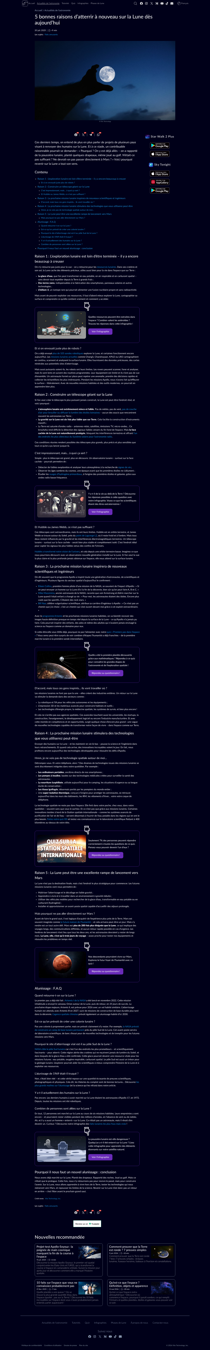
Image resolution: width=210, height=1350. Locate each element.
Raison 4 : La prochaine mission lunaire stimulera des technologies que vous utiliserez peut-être (85, 206)
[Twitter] (151, 3)
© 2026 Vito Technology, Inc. (177, 1345)
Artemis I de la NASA (75, 1000)
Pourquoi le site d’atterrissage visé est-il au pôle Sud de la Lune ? (69, 233)
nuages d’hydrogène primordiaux (65, 474)
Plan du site (83, 1345)
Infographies (100, 1323)
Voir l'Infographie (100, 331)
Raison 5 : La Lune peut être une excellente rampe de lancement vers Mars (75, 214)
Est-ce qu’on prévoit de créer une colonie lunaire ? (63, 230)
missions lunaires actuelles (64, 357)
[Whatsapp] (98, 134)
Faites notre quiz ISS (57, 819)
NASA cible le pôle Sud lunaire (50, 1049)
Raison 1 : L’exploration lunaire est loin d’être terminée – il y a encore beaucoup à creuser (82, 179)
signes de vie (124, 467)
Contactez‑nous (160, 1323)
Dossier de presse (70, 1345)
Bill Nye (42, 603)
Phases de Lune (118, 1323)
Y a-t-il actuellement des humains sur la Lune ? (61, 241)
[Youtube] (162, 3)
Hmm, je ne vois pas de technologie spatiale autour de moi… (67, 210)
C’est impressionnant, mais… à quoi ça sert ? (60, 191)
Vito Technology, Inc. (53, 1198)
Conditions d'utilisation (53, 1345)
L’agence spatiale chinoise (65, 1014)
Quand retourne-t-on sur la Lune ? (56, 226)
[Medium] (156, 3)
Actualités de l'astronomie (57, 10)
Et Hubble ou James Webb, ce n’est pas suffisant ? (63, 194)
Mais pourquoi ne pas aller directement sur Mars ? (63, 218)
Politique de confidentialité (32, 1345)
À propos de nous (139, 1323)
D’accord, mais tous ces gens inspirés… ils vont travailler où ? (67, 202)
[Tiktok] (167, 3)
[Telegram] (90, 134)
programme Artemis (52, 616)
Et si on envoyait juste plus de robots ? (58, 183)
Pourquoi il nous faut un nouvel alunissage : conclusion (65, 248)
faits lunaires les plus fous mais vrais (108, 1124)
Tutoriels (76, 1323)
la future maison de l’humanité (76, 922)
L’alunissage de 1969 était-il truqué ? (57, 237)
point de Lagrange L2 (86, 535)
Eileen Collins (45, 586)
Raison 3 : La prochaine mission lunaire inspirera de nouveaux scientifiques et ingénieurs (81, 198)
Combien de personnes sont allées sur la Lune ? (61, 244)
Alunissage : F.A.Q (47, 222)
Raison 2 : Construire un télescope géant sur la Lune (63, 187)
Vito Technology (106, 121)
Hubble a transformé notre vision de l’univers (57, 552)
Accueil (38, 10)
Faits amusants (51, 34)
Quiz (87, 1323)
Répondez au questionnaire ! (106, 673)
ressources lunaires (106, 267)
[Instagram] (146, 3)
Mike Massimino (46, 593)
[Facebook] (141, 3)
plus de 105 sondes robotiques (68, 353)
